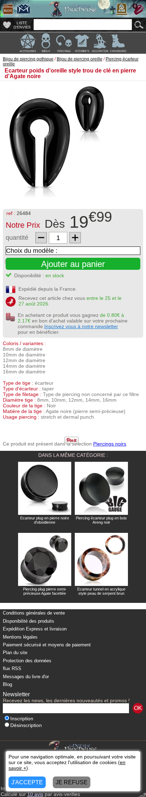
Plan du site (15, 652)
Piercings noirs (109, 444)
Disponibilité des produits (28, 621)
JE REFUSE (72, 782)
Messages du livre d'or (26, 676)
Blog (7, 684)
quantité (17, 237)
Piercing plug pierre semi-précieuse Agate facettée (45, 591)
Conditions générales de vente (34, 613)
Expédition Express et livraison (35, 629)
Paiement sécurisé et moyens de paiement (47, 644)
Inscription (21, 718)
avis (35, 794)
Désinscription (26, 725)
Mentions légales (20, 637)
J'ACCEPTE (27, 782)
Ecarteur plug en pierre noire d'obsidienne (44, 520)
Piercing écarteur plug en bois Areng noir (101, 520)
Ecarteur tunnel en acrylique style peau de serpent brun (101, 591)
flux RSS (12, 668)
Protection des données (27, 660)
